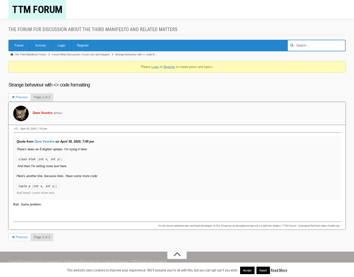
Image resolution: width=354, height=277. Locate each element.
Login (61, 45)
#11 (16, 128)
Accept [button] (247, 270)
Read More (279, 270)
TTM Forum (37, 9)
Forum (19, 45)
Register (83, 45)
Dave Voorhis (42, 113)
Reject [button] (263, 270)
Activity (40, 45)
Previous (21, 97)
